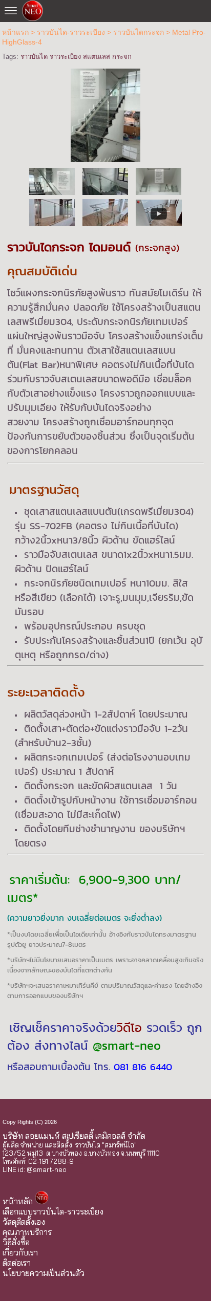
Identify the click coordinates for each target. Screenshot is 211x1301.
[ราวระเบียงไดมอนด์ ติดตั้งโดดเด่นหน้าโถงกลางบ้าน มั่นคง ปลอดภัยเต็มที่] (52, 212)
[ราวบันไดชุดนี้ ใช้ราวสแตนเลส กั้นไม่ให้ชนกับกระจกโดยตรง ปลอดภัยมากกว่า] (105, 181)
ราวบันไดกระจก (138, 32)
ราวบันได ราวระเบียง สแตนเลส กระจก (76, 56)
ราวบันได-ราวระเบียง (71, 32)
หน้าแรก (15, 32)
